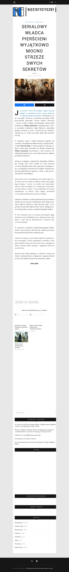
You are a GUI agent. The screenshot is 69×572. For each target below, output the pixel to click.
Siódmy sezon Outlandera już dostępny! (19, 345)
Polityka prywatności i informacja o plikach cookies (40, 568)
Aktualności (30, 22)
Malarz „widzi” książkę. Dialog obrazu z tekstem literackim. (36, 327)
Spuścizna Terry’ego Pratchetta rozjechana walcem (21, 327)
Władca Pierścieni (33, 302)
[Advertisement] (34, 282)
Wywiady (18, 544)
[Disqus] (34, 380)
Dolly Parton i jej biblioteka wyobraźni (28, 435)
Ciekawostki (19, 526)
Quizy (17, 540)
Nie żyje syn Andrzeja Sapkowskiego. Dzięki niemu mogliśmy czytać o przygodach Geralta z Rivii (35, 425)
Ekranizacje (39, 22)
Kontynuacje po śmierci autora (25, 439)
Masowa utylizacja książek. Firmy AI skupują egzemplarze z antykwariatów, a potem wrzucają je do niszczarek (34, 430)
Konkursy (18, 537)
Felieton (17, 533)
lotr (26, 302)
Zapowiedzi (19, 547)
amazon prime (19, 302)
